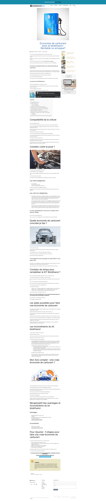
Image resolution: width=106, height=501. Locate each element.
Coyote (31, 498)
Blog (70, 5)
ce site (45, 442)
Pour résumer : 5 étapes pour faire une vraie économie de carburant (41, 115)
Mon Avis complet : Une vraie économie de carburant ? (39, 111)
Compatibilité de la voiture (35, 102)
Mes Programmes (65, 5)
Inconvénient (34, 114)
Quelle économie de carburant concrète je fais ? (38, 106)
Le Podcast (55, 5)
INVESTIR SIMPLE (58, 2)
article (32, 59)
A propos (74, 5)
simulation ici (50, 135)
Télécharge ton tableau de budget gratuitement (69, 92)
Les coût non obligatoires (35, 105)
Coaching (60, 5)
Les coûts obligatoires (35, 104)
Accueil (52, 5)
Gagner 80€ (68, 76)
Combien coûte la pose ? (34, 103)
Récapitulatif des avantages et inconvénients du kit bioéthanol (40, 112)
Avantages (33, 113)
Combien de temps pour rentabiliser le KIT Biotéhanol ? (39, 107)
